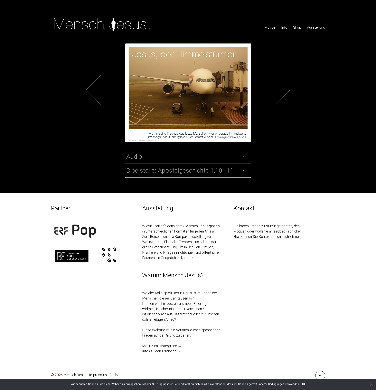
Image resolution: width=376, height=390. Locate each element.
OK (303, 384)
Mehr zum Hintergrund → (161, 346)
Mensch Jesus (74, 375)
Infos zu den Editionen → (161, 351)
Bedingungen (276, 383)
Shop (297, 27)
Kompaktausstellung (190, 236)
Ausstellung (316, 27)
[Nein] (371, 384)
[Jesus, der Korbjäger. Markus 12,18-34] (182, 75)
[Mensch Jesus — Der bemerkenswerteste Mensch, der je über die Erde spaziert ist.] (102, 32)
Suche (114, 375)
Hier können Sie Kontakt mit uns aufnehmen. (267, 236)
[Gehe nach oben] (320, 376)
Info (284, 27)
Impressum (98, 375)
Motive (269, 27)
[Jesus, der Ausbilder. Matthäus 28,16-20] (194, 75)
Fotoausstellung (164, 247)
